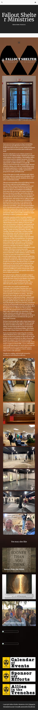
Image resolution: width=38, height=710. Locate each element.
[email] (35, 2)
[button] (19, 42)
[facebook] (29, 2)
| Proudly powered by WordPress (25, 707)
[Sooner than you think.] (19, 560)
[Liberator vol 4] (19, 586)
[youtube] (32, 2)
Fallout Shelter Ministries (19, 18)
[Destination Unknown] (19, 613)
